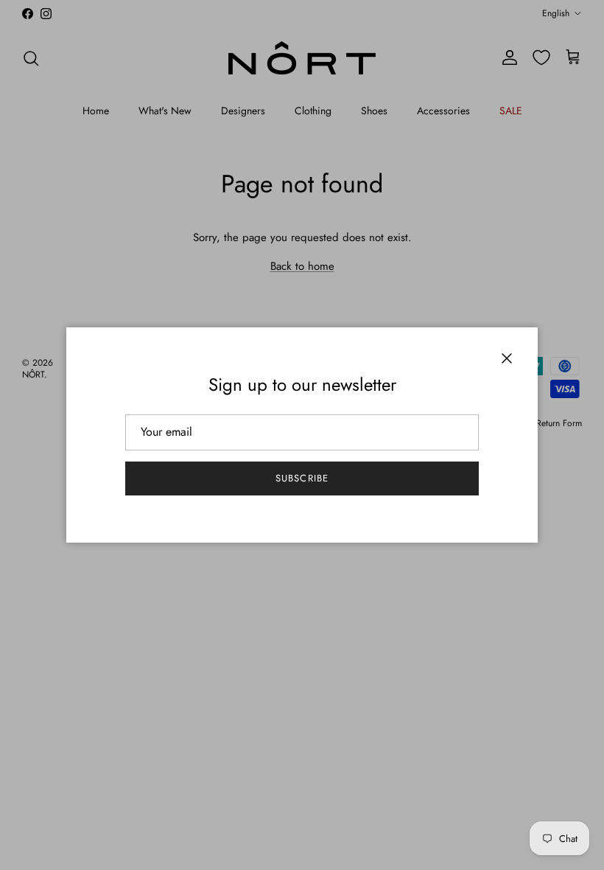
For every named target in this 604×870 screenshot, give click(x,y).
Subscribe (301, 478)
